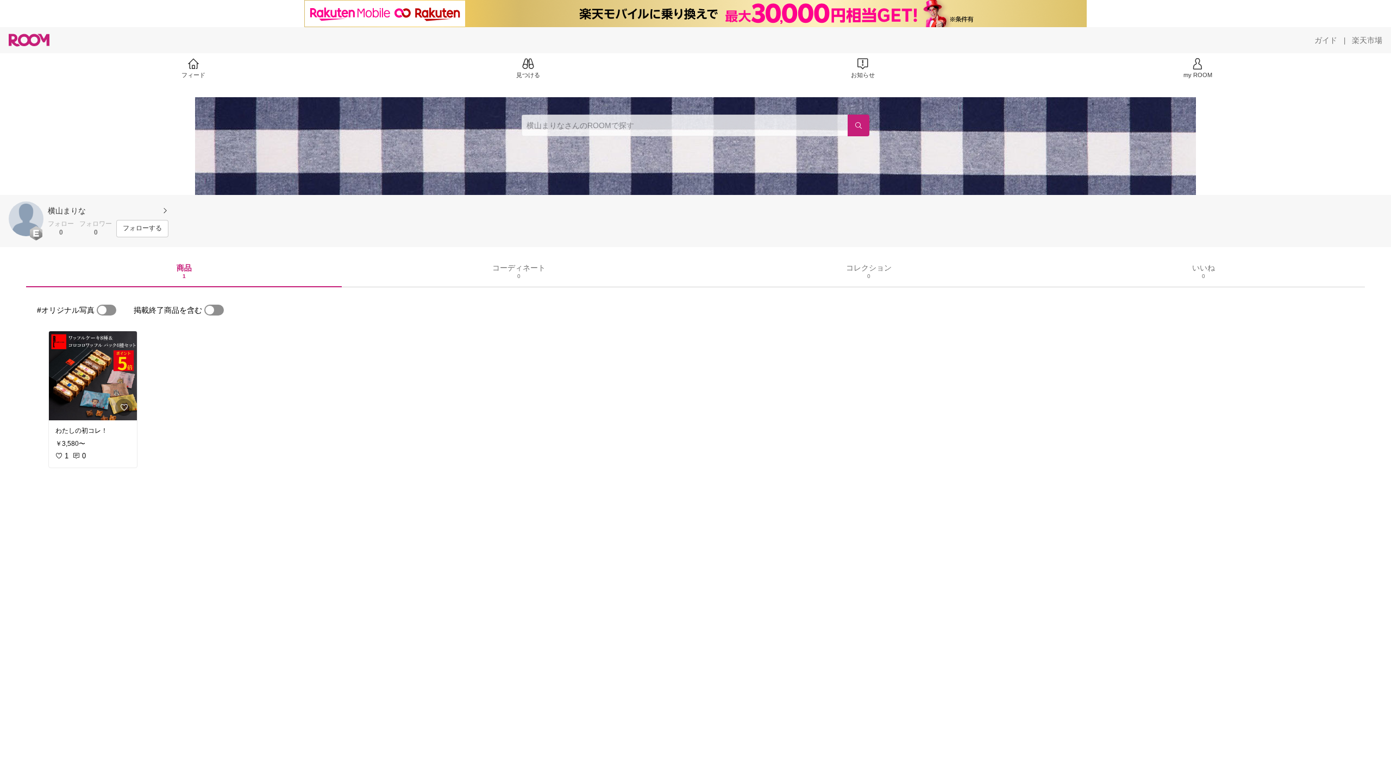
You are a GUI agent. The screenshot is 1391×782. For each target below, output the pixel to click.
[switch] (106, 310)
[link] (93, 375)
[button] (26, 218)
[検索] (858, 125)
